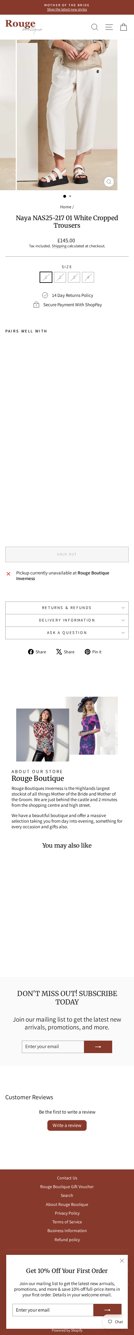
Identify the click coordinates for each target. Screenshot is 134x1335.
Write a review (67, 1125)
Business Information (67, 1230)
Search (67, 1195)
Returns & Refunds (67, 607)
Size (67, 266)
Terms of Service (67, 1222)
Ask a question (67, 632)
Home (65, 207)
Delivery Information (67, 620)
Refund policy (67, 1239)
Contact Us (67, 1178)
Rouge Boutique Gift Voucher (67, 1186)
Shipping (59, 246)
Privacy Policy (67, 1213)
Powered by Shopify (67, 1330)
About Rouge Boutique (67, 1204)
